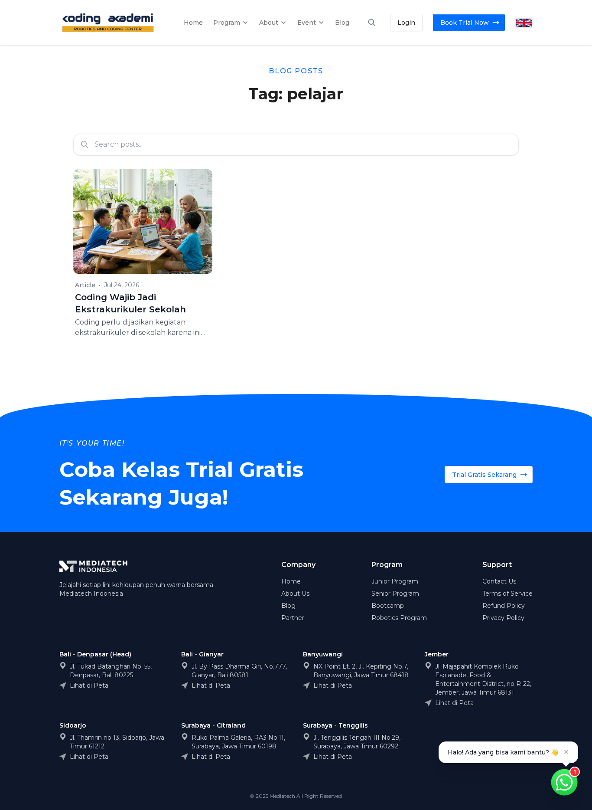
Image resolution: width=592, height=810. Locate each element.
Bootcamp (387, 606)
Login (406, 22)
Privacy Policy (503, 618)
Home (291, 581)
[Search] (372, 22)
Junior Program (394, 581)
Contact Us (499, 581)
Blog (288, 606)
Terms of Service (507, 593)
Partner (292, 618)
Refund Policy (503, 606)
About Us (295, 593)
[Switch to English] (524, 22)
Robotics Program (399, 618)
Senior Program (395, 593)
